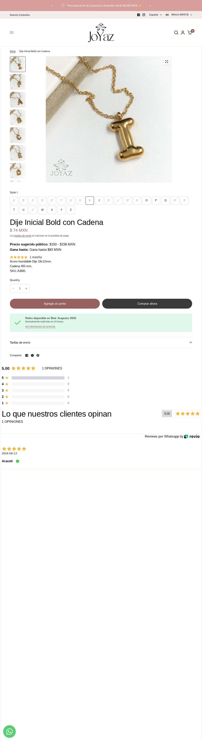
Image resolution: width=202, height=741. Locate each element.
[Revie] (191, 436)
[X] (32, 355)
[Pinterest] (38, 355)
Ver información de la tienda (40, 326)
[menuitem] (21, 15)
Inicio (13, 51)
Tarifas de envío (20, 342)
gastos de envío (22, 235)
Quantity (15, 280)
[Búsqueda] (176, 33)
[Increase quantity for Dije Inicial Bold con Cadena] (26, 288)
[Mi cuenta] (183, 33)
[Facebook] (138, 14)
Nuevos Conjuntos (20, 15)
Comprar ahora (147, 303)
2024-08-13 (9, 453)
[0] (189, 33)
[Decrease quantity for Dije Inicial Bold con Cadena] (13, 288)
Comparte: (16, 355)
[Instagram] (143, 14)
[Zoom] (167, 62)
